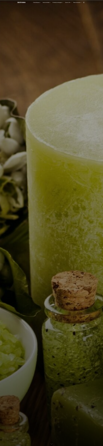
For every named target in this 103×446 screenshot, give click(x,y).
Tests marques (76, 2)
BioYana (22, 2)
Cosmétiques (36, 2)
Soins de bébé (46, 2)
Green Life (67, 2)
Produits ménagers (57, 2)
